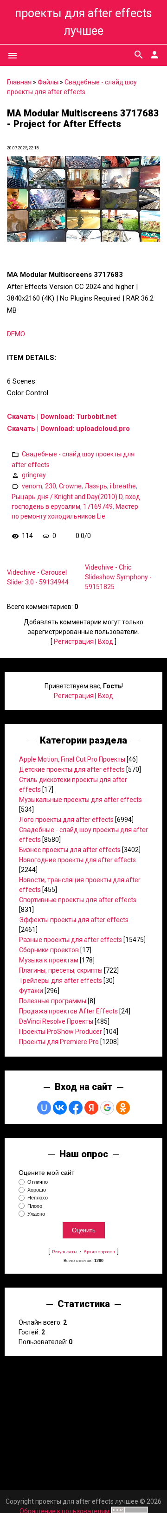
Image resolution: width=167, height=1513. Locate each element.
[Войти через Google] (107, 1108)
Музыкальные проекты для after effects (80, 799)
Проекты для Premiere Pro (59, 1041)
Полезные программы (52, 1001)
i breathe (123, 486)
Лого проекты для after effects (66, 819)
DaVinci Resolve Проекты (56, 1021)
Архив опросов (99, 1251)
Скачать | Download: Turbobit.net (61, 416)
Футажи (31, 990)
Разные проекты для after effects (70, 939)
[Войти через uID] (44, 1108)
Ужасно (36, 1214)
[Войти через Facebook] (76, 1108)
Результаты (64, 1251)
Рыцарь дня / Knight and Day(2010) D (67, 496)
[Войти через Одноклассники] (123, 1108)
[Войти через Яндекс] (91, 1108)
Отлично (37, 1182)
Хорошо (36, 1189)
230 (50, 486)
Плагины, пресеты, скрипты (61, 970)
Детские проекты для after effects (72, 769)
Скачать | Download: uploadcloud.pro (68, 428)
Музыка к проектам (48, 960)
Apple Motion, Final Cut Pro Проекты (72, 759)
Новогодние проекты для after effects (77, 860)
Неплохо (37, 1198)
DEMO (16, 334)
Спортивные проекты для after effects (77, 900)
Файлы (48, 82)
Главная (19, 82)
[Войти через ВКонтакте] (60, 1108)
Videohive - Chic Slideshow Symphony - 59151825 (118, 577)
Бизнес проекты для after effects (70, 849)
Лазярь (95, 486)
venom (32, 486)
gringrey (34, 475)
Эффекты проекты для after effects (73, 919)
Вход (105, 641)
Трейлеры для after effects (60, 980)
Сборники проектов (49, 950)
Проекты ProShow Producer (60, 1031)
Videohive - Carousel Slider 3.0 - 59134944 (38, 577)
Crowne (70, 486)
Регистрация (74, 641)
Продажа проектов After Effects (68, 1011)
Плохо (34, 1206)
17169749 (98, 506)
